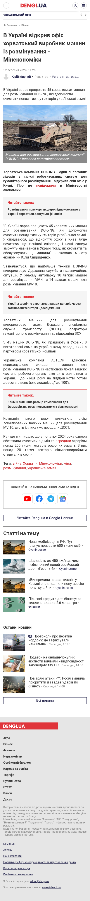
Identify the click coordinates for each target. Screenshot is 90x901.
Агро (6, 738)
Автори (7, 849)
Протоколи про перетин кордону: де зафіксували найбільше (50, 640)
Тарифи (8, 775)
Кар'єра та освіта (15, 768)
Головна (12, 25)
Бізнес (25, 25)
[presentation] (81, 15)
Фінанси (34, 607)
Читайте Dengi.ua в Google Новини (45, 518)
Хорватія (30, 463)
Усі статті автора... (65, 76)
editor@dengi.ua (39, 881)
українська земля (42, 468)
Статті (7, 787)
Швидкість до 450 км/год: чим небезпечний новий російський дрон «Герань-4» (53, 565)
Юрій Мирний (21, 76)
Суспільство (37, 549)
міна (67, 463)
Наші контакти (12, 856)
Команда (9, 843)
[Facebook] (39, 499)
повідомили (46, 185)
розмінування (14, 468)
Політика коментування (18, 874)
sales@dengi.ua (51, 887)
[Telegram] (51, 499)
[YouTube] (27, 499)
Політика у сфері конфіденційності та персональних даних (39, 862)
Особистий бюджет (17, 762)
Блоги (7, 793)
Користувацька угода (16, 868)
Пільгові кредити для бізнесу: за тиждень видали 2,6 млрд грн (54, 601)
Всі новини (45, 700)
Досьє (7, 799)
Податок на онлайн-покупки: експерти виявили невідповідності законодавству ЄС (56, 661)
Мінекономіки (50, 463)
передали (63, 441)
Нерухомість (12, 756)
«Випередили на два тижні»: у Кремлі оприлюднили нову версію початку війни (56, 584)
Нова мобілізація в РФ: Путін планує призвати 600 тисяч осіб (54, 544)
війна (17, 463)
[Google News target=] (62, 499)
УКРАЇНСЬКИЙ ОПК (17, 15)
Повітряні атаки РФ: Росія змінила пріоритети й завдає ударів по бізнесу (56, 682)
